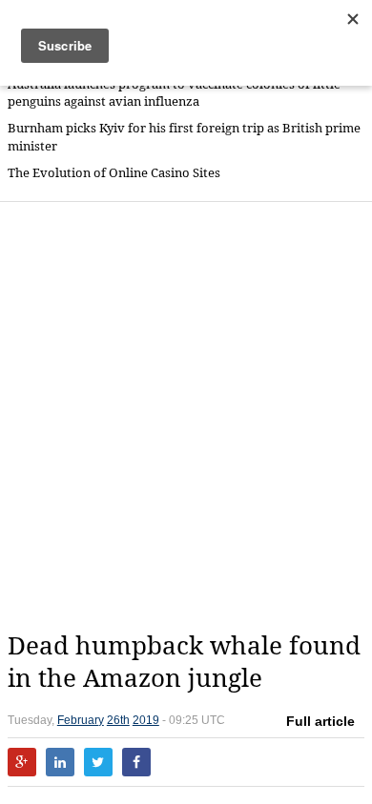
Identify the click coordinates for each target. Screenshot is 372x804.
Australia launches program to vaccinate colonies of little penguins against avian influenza (174, 93)
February (80, 720)
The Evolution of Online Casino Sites (114, 173)
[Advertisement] (186, 416)
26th (118, 720)
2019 (146, 720)
